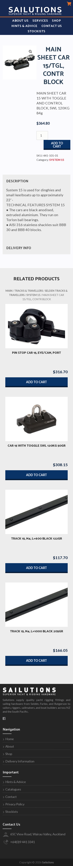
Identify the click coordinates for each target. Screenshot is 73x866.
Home (9, 739)
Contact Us (51, 26)
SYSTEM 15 (56, 159)
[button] (30, 51)
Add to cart (57, 144)
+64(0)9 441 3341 (22, 842)
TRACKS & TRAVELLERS (28, 290)
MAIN (8, 290)
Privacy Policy (14, 804)
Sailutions (48, 862)
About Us (20, 21)
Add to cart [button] (36, 382)
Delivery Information (19, 761)
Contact (11, 797)
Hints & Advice (24, 26)
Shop (56, 21)
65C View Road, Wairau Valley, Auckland (37, 834)
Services (40, 21)
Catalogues (13, 789)
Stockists (36, 31)
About (9, 746)
